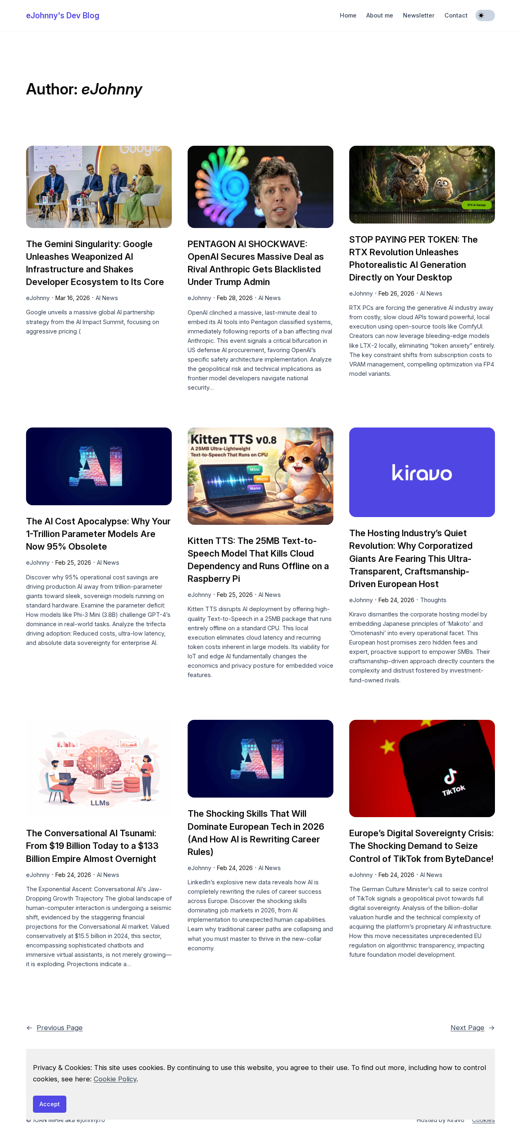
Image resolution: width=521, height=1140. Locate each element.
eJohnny (38, 297)
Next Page (473, 1028)
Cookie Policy (115, 1079)
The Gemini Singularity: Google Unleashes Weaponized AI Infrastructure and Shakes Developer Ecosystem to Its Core (95, 263)
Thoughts (433, 599)
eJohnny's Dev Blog (62, 15)
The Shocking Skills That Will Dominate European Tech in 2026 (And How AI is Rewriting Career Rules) (256, 832)
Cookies (483, 1119)
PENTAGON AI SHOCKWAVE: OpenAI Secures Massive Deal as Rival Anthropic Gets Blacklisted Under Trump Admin (256, 263)
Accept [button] (49, 1104)
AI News (107, 297)
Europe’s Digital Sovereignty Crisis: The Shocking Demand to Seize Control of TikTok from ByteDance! (421, 846)
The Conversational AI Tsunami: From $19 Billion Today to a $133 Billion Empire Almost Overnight (92, 846)
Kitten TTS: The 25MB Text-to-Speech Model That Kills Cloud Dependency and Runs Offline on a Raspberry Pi (258, 559)
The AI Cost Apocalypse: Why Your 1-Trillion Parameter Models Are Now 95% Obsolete (98, 534)
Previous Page (54, 1028)
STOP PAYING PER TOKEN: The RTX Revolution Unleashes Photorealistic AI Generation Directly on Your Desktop (413, 258)
